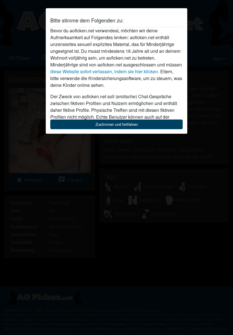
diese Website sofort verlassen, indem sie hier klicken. (104, 71)
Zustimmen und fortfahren (116, 124)
